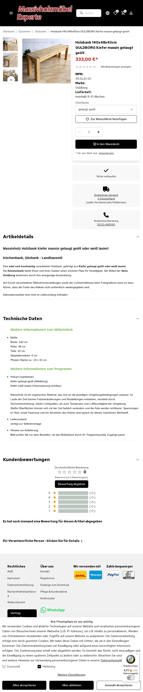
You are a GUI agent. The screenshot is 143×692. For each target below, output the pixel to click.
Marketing (48, 666)
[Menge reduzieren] (79, 132)
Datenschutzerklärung (115, 660)
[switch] (130, 678)
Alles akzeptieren (24, 685)
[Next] (11, 80)
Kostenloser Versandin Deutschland (106, 196)
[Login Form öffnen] (131, 13)
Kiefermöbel (47, 598)
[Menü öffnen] (11, 13)
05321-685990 (106, 224)
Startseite (8, 31)
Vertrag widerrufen (17, 615)
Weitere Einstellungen (71, 675)
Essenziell (13, 666)
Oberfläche (82, 102)
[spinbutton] (89, 132)
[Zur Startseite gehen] (44, 13)
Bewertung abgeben (71, 484)
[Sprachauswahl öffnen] (107, 13)
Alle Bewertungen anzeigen (116, 66)
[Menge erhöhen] (98, 132)
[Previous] (11, 42)
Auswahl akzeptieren (118, 685)
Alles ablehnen (71, 685)
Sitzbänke (40, 31)
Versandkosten (106, 153)
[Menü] (137, 655)
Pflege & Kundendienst (53, 591)
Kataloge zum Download (54, 585)
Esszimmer (25, 31)
